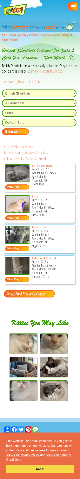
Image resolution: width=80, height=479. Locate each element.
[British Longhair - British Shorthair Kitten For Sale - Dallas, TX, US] (17, 180)
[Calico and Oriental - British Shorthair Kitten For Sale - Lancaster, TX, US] (17, 273)
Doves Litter (39, 227)
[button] (22, 460)
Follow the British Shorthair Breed (25, 158)
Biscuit (36, 196)
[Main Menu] (73, 6)
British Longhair (42, 166)
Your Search (10, 39)
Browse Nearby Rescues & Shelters (26, 152)
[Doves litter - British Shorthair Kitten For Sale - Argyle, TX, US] (17, 242)
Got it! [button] (40, 468)
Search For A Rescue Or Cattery (25, 294)
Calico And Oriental (44, 258)
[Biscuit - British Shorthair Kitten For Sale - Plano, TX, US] (17, 211)
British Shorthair (40, 35)
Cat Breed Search (14, 35)
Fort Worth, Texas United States (22, 81)
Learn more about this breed (45, 71)
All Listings (62, 35)
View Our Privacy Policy (22, 455)
